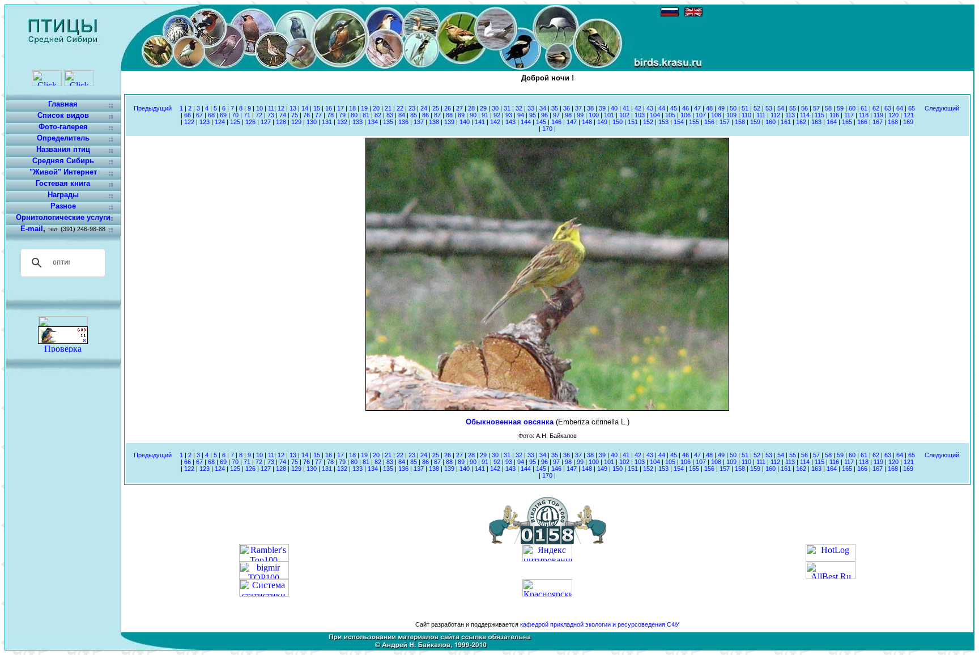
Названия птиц (63, 149)
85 (413, 115)
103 (640, 115)
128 (281, 121)
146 (556, 121)
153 (663, 121)
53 (768, 108)
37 (578, 108)
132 (342, 121)
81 (366, 115)
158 (740, 121)
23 (411, 108)
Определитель (63, 138)
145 (541, 121)
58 (828, 108)
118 (864, 115)
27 (459, 108)
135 (388, 121)
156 (709, 121)
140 (464, 121)
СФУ (673, 624)
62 (875, 108)
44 (661, 108)
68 (211, 115)
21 (388, 108)
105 (670, 115)
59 (840, 108)
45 (673, 108)
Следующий (942, 108)
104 (655, 115)
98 (568, 115)
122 (189, 121)
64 (899, 108)
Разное (63, 206)
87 (437, 115)
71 (247, 115)
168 (893, 121)
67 (199, 115)
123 (204, 121)
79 (342, 115)
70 (235, 115)
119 (878, 115)
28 (471, 108)
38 (590, 108)
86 (425, 115)
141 (480, 121)
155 (694, 121)
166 (862, 121)
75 (294, 115)
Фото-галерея (63, 126)
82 (377, 115)
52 (757, 108)
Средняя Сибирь (63, 160)
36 (566, 108)
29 (483, 108)
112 (775, 115)
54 (780, 108)
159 (755, 121)
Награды (63, 194)
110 (746, 115)
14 (304, 108)
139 (449, 121)
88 (449, 115)
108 (716, 115)
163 (816, 121)
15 (316, 108)
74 (282, 115)
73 (270, 115)
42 (638, 108)
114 (805, 115)
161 (786, 121)
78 (330, 115)
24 (423, 108)
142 (495, 121)
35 (554, 108)
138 (434, 121)
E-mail (31, 228)
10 (259, 108)
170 (547, 128)
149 (602, 121)
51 (745, 108)
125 (235, 121)
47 (697, 108)
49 (721, 108)
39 (602, 108)
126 (250, 121)
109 (731, 115)
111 (760, 115)
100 (594, 115)
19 (364, 108)
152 (648, 121)
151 (633, 121)
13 (293, 108)
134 (373, 121)
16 (328, 108)
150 (617, 121)
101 (609, 115)
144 (526, 121)
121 (909, 115)
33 (530, 108)
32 (519, 108)
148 (587, 121)
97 (556, 115)
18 (352, 108)
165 (847, 121)
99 (580, 115)
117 (849, 115)
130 (312, 121)
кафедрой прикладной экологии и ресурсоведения (592, 624)
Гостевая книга (63, 183)
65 (911, 108)
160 (770, 121)
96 (544, 115)
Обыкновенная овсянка (511, 422)
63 (887, 108)
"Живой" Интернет (63, 172)
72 (259, 115)
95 (532, 115)
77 (318, 115)
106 (685, 115)
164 (832, 121)
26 (447, 108)
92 (496, 115)
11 (271, 108)
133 (357, 121)
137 (419, 121)
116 (834, 115)
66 (187, 115)
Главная (63, 104)
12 (281, 108)
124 (220, 121)
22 (400, 108)
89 (461, 115)
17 (340, 108)
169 (908, 121)
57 (816, 108)
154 (679, 121)
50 (733, 108)
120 (893, 115)
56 (804, 108)
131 (327, 121)
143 (510, 121)
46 (685, 108)
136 (403, 121)
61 (864, 108)
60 (852, 108)
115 (819, 115)
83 (389, 115)
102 (624, 115)
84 (401, 115)
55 (792, 108)
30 (495, 108)
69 (223, 115)
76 (306, 115)
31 (507, 108)
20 (376, 108)
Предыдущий (153, 108)
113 (790, 115)
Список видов (63, 115)
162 (801, 121)
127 (266, 121)
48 (709, 108)
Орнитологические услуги (63, 217)
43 (649, 108)
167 (877, 121)
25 (435, 108)
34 (542, 108)
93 (508, 115)
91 (485, 115)
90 (473, 115)
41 (626, 108)
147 (572, 121)
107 (701, 115)
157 (725, 121)
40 (614, 108)
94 (520, 115)
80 (354, 115)
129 (296, 121)
